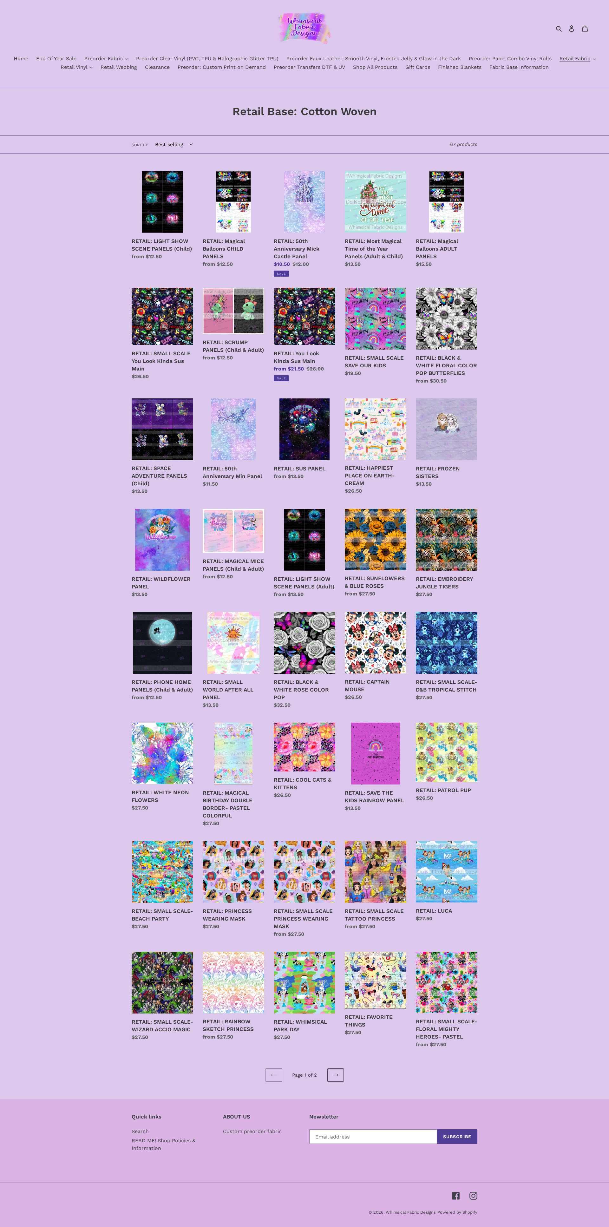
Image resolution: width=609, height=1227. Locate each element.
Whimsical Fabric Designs (411, 1212)
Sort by (140, 145)
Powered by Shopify (457, 1212)
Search (140, 1131)
